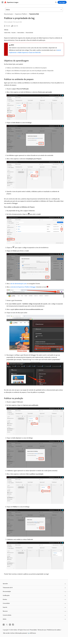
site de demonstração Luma (19, 283)
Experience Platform (21, 14)
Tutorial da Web (34, 14)
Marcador (8, 25)
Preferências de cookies (53, 630)
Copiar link (15, 25)
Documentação (8, 14)
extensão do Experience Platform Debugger (23, 287)
